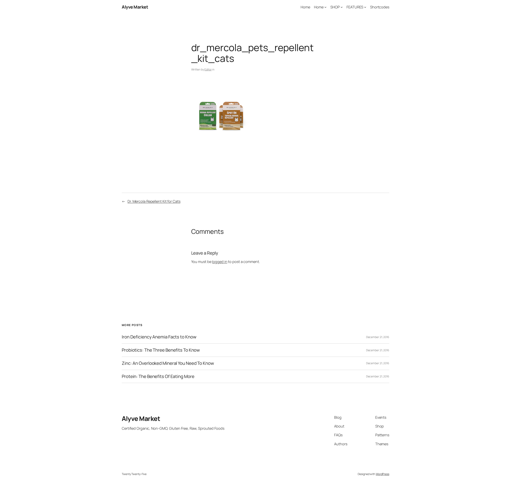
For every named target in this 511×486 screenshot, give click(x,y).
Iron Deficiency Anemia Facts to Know (159, 336)
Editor (208, 69)
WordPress (382, 474)
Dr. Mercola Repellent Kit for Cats (154, 201)
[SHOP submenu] (342, 7)
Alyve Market (135, 7)
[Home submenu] (325, 7)
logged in (219, 261)
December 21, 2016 (377, 337)
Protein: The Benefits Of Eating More (158, 376)
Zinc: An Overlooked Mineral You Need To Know (168, 363)
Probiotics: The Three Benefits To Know (161, 350)
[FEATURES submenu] (365, 7)
